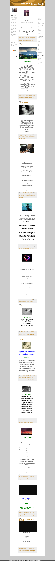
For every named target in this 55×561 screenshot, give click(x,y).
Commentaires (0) (31, 94)
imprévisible (28, 136)
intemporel (26, 419)
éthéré (32, 248)
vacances (29, 512)
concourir (31, 515)
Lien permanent (27, 94)
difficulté (25, 248)
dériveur (20, 197)
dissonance (26, 514)
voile (31, 135)
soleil (25, 512)
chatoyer (32, 420)
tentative (31, 97)
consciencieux (28, 515)
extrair (30, 245)
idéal (28, 334)
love (19, 550)
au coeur (25, 334)
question (24, 194)
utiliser (19, 476)
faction (23, 136)
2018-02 (38, 44)
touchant (31, 39)
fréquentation (26, 476)
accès (28, 39)
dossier (33, 97)
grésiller (27, 194)
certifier (32, 136)
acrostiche (27, 245)
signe (33, 248)
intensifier (22, 97)
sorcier (19, 379)
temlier (19, 138)
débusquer (28, 40)
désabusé (29, 193)
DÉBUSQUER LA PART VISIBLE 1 (24, 102)
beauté (19, 419)
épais (30, 248)
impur (25, 300)
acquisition (20, 135)
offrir (32, 39)
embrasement (32, 195)
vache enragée (20, 514)
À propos (14, 13)
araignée (27, 550)
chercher (33, 194)
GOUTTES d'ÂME (24, 94)
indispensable (30, 476)
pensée (26, 39)
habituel (34, 95)
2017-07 (38, 49)
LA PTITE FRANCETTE (40, 34)
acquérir (25, 420)
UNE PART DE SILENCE (22, 426)
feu (25, 301)
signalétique (32, 333)
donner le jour (29, 380)
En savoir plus (39, 560)
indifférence (32, 95)
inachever (27, 422)
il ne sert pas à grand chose (23, 377)
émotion (25, 479)
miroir (23, 550)
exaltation (21, 333)
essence (27, 512)
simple (23, 379)
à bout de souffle (23, 334)
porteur (34, 195)
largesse (20, 194)
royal (30, 135)
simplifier (28, 95)
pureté (26, 479)
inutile (33, 379)
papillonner (25, 422)
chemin (26, 135)
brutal (26, 194)
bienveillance (32, 40)
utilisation (24, 246)
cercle (21, 39)
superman (26, 552)
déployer (21, 136)
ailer (22, 136)
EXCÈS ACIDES (21, 252)
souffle (29, 195)
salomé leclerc (30, 514)
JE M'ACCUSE (39, 29)
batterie (34, 514)
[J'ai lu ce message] (54, 560)
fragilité (25, 193)
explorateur (25, 39)
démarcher (25, 550)
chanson (29, 333)
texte (27, 333)
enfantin (28, 479)
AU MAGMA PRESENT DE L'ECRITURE (32, 3)
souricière (21, 138)
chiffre (21, 40)
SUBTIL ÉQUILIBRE (22, 44)
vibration (30, 419)
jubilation (20, 97)
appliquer (29, 245)
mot (22, 476)
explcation (23, 380)
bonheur (31, 552)
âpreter (29, 301)
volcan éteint (32, 379)
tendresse (22, 419)
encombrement (20, 301)
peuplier (30, 136)
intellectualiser (28, 377)
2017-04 (38, 51)
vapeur (32, 135)
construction (31, 422)
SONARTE (39, 41)
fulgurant (23, 248)
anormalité (27, 379)
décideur (21, 379)
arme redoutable (31, 246)
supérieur (34, 548)
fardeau (29, 550)
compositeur (25, 333)
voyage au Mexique (13, 16)
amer (30, 300)
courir (20, 334)
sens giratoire (26, 195)
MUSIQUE (39, 38)
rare (26, 97)
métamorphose (31, 301)
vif (30, 195)
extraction (30, 95)
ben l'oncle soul (24, 548)
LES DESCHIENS (40, 37)
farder (30, 550)
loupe (21, 380)
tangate (29, 246)
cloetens (12, 41)
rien (26, 40)
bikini (29, 548)
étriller (21, 135)
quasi (23, 40)
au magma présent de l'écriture (31, 331)
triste (32, 193)
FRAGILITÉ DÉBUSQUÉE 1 (23, 142)
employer (20, 380)
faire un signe (29, 478)
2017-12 (38, 45)
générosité (24, 419)
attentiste (34, 550)
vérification (26, 37)
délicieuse (24, 97)
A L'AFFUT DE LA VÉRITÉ (23, 8)
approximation (20, 422)
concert (30, 548)
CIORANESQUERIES (40, 18)
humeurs (24, 301)
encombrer (32, 300)
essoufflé (24, 514)
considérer (21, 248)
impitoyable (32, 478)
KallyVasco (39, 59)
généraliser (20, 246)
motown (26, 548)
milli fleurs (23, 422)
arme (27, 476)
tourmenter (31, 194)
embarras (32, 550)
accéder (23, 479)
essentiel (30, 40)
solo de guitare (21, 550)
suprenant (30, 37)
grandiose (34, 136)
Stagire (12, 44)
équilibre (26, 95)
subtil (30, 479)
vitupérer (34, 135)
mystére (27, 380)
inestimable (22, 420)
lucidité (33, 478)
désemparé (31, 193)
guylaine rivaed (23, 515)
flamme (26, 301)
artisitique (28, 514)
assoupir (30, 379)
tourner (26, 136)
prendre (33, 476)
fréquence (24, 476)
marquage (24, 512)
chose (25, 136)
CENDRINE (20, 201)
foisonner (20, 420)
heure (19, 333)
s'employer (20, 300)
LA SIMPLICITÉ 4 (21, 339)
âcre (22, 301)
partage (20, 478)
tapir (31, 248)
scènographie (20, 515)
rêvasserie (33, 419)
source (27, 246)
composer (23, 333)
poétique (30, 334)
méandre (31, 420)
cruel (22, 514)
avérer (33, 246)
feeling (32, 514)
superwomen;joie (28, 552)
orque (19, 136)
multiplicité (27, 300)
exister (25, 379)
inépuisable (25, 40)
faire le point (31, 512)
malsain (24, 300)
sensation (29, 300)
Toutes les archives (40, 52)
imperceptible (24, 138)
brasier (19, 195)
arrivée (25, 97)
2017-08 (38, 48)
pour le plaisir (26, 515)
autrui (28, 248)
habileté (28, 422)
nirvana (20, 512)
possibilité (20, 40)
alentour (21, 194)
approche (34, 37)
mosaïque (27, 420)
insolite (29, 420)
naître (29, 479)
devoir (23, 135)
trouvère (23, 195)
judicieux (32, 476)
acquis (24, 420)
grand (22, 39)
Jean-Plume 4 (39, 58)
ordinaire (22, 246)
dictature (28, 97)
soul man (24, 552)
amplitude (26, 246)
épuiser (28, 301)
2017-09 (38, 47)
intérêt (19, 248)
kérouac (27, 135)
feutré (19, 479)
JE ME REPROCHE (40, 30)
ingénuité (29, 39)
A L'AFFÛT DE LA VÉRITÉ (23, 305)
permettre (21, 479)
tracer (24, 135)
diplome (32, 548)
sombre (34, 193)
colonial (30, 97)
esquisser (32, 37)
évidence (30, 377)
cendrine (25, 245)
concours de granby (21, 552)
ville (28, 379)
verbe (21, 476)
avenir (31, 419)
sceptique (22, 197)
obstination (22, 195)
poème (28, 37)
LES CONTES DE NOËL (40, 36)
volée (23, 194)
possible (28, 195)
